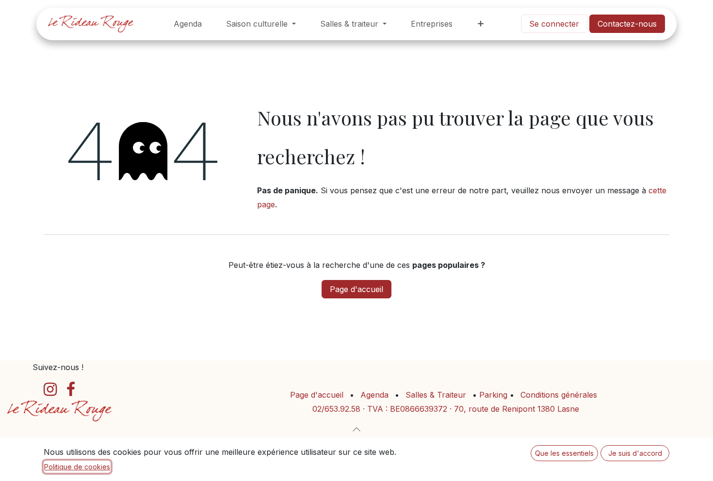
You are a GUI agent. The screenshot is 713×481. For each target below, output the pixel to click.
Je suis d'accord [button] (635, 453)
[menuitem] (188, 24)
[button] (356, 429)
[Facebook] (71, 389)
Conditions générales (558, 395)
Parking (494, 395)
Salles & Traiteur (435, 395)
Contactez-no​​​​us (627, 24)
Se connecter (554, 24)
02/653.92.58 (336, 409)
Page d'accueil (356, 289)
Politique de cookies (77, 467)
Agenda (374, 395)
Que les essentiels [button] (564, 453)
